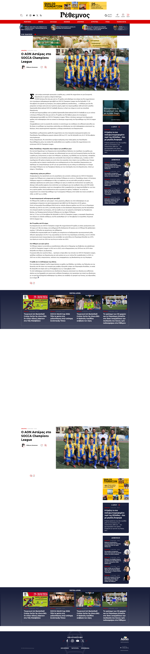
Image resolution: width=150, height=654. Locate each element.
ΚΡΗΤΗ (40, 22)
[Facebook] (27, 15)
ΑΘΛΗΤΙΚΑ (24, 50)
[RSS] (41, 15)
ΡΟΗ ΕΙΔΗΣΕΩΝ (26, 34)
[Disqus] (75, 356)
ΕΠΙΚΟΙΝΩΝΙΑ (85, 648)
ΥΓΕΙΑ (107, 22)
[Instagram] (30, 15)
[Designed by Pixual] (124, 648)
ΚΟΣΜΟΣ (67, 22)
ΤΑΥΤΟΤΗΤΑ (75, 648)
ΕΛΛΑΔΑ (53, 22)
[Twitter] (37, 15)
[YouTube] (34, 15)
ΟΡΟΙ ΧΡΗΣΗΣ (65, 648)
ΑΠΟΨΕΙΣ (80, 22)
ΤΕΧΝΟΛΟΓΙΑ (121, 22)
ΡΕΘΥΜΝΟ (27, 22)
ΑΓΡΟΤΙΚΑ (94, 22)
